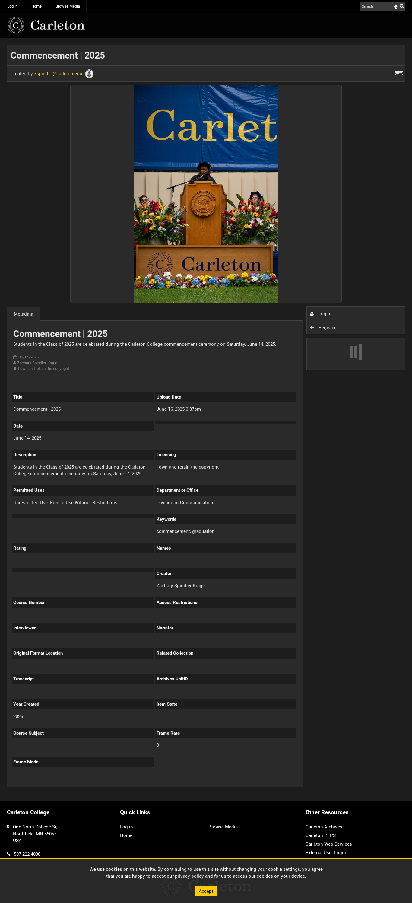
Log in (12, 6)
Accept (206, 891)
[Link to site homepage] (46, 25)
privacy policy (189, 876)
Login (323, 313)
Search (402, 6)
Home (36, 6)
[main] (206, 419)
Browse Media (67, 6)
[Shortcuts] (399, 72)
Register (326, 327)
